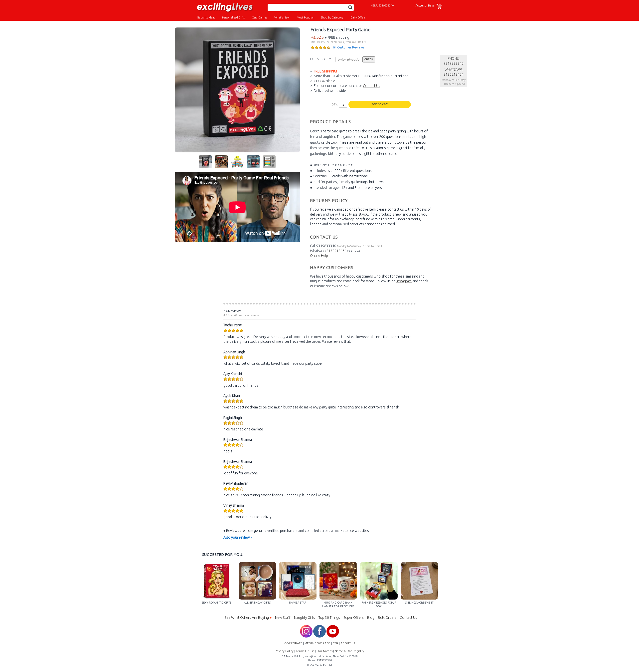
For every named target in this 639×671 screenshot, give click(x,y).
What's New (282, 17)
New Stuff (283, 618)
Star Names (324, 651)
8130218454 (336, 251)
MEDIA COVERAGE (317, 643)
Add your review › (237, 537)
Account (421, 5)
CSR (335, 643)
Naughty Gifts (304, 618)
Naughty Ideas (206, 17)
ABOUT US (347, 643)
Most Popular (305, 17)
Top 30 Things (329, 618)
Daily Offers (357, 17)
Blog (370, 618)
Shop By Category (332, 17)
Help (431, 5)
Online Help (319, 256)
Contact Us (371, 86)
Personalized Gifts (233, 17)
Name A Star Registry (349, 651)
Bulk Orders (387, 618)
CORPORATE (293, 643)
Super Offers (353, 618)
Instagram (404, 281)
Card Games (259, 17)
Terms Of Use (305, 651)
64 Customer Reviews (348, 47)
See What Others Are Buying (248, 618)
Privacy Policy (284, 651)
